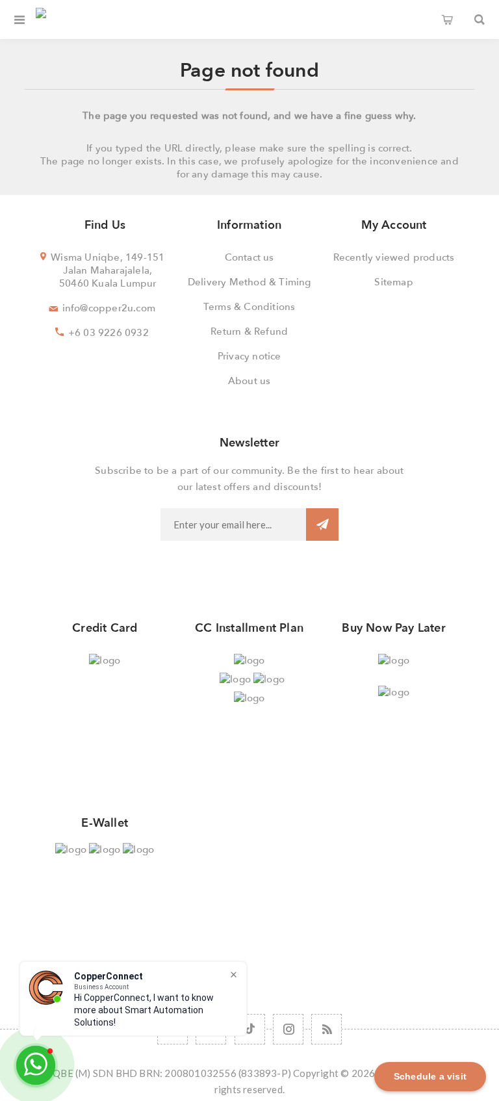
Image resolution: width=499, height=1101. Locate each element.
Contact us (249, 257)
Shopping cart (447, 19)
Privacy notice (249, 356)
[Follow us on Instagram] (288, 1029)
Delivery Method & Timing (249, 282)
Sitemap (393, 282)
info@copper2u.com (108, 308)
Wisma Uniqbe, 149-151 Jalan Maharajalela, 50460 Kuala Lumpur (107, 270)
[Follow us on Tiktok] (250, 1029)
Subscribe (322, 524)
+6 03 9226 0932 (108, 332)
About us (249, 380)
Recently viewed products (394, 257)
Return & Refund (249, 331)
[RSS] (326, 1029)
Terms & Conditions (249, 306)
